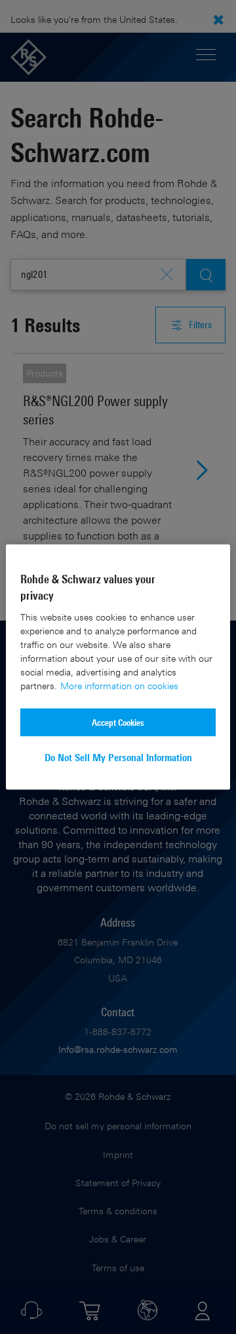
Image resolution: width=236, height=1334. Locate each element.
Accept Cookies (118, 722)
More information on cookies (119, 685)
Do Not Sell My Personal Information (118, 757)
